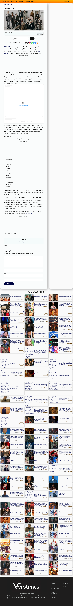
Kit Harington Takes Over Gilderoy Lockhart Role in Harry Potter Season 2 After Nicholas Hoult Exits (41, 327)
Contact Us (54, 589)
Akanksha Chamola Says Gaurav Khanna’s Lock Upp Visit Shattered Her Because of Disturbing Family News (17, 504)
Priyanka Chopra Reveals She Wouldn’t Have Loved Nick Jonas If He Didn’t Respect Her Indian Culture (41, 541)
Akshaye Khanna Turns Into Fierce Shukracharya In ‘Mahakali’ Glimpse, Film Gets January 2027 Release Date (65, 504)
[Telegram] (34, 43)
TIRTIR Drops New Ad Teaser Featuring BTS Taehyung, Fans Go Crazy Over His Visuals (65, 452)
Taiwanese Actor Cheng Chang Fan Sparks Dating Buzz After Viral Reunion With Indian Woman (41, 571)
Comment (6, 255)
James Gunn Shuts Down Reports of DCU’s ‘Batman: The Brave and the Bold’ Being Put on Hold (65, 304)
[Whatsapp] (32, 43)
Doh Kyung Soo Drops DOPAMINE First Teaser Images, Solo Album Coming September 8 (40, 385)
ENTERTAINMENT (69, 299)
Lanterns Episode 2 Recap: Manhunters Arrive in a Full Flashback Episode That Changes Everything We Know (17, 398)
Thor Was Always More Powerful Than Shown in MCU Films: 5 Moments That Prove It (16, 478)
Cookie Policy (54, 591)
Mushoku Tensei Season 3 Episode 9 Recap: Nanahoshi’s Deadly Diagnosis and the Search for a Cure (65, 549)
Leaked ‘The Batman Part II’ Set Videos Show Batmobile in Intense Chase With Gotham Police (41, 437)
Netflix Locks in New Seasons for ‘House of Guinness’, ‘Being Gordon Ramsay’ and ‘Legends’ (65, 319)
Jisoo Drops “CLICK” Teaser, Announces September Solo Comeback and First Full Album (41, 460)
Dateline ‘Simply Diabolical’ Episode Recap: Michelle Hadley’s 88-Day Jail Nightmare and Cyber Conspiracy (40, 410)
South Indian (21, 495)
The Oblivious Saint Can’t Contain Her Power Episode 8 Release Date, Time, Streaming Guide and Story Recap (40, 351)
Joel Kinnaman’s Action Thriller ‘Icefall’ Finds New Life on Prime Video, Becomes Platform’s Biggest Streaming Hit (65, 445)
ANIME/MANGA (45, 343)
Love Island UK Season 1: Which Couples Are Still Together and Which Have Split (16, 297)
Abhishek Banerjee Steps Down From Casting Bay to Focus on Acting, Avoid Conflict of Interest (65, 486)
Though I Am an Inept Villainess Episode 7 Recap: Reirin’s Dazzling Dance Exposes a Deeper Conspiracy (17, 549)
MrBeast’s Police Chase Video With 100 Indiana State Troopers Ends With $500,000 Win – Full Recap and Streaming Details (65, 437)
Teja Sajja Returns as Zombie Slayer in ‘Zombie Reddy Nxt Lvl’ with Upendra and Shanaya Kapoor (65, 512)
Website (5, 278)
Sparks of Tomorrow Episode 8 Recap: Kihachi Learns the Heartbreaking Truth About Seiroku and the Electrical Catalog (41, 534)
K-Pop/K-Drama (9, 4)
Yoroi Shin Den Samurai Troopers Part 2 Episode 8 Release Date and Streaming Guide (64, 341)
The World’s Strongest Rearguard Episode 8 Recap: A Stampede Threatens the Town (40, 549)
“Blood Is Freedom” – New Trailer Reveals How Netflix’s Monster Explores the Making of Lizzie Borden (65, 409)
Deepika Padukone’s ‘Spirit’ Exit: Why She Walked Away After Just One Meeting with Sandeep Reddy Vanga (16, 534)
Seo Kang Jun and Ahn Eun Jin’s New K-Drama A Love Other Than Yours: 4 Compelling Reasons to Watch (65, 374)
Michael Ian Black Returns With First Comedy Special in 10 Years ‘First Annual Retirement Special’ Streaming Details (16, 319)
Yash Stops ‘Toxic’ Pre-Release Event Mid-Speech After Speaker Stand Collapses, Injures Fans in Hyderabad (40, 563)
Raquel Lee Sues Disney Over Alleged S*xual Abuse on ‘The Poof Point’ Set (40, 478)
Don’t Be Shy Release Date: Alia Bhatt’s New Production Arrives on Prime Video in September (17, 363)
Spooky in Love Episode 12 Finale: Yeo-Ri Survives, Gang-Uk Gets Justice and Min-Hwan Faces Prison (65, 385)
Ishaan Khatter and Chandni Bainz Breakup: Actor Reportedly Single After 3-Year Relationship (41, 361)
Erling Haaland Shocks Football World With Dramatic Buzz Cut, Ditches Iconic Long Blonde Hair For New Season (17, 430)
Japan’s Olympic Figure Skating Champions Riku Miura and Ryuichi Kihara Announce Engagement (65, 534)
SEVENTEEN (7, 47)
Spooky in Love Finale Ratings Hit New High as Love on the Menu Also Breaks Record (16, 373)
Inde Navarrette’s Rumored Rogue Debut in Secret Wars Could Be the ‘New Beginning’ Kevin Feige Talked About (65, 469)
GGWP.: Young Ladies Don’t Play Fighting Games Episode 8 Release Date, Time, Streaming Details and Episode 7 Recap (65, 349)
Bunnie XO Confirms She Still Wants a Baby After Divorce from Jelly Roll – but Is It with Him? (17, 486)
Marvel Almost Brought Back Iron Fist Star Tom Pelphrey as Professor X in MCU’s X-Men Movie (16, 421)
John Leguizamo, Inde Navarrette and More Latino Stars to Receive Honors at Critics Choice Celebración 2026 (41, 334)
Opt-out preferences (55, 594)
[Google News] (35, 43)
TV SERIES (21, 299)
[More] (37, 43)
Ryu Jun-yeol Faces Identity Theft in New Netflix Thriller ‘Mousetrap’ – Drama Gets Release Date (40, 373)
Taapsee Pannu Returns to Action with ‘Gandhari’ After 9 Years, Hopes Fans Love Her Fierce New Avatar (17, 519)
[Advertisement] (24, 64)
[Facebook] (24, 43)
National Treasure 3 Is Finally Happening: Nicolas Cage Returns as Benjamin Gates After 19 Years (40, 430)
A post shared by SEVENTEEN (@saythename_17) (24, 121)
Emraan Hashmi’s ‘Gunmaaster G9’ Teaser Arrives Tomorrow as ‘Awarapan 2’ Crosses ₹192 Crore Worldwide (41, 504)
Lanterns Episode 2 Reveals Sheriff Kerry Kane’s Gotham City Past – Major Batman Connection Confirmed (41, 452)
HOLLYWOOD (46, 299)
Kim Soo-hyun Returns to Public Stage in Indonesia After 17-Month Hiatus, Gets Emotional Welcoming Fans (65, 460)
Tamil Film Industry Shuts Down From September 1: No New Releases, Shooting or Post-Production (16, 526)
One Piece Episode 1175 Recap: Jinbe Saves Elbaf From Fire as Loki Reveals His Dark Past (16, 556)
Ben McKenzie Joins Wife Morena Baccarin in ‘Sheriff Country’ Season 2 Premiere (40, 319)
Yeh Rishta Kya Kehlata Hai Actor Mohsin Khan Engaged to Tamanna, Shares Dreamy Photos (65, 563)
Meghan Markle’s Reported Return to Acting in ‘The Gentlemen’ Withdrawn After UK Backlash (16, 445)
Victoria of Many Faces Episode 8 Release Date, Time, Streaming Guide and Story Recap (40, 341)
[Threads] (28, 43)
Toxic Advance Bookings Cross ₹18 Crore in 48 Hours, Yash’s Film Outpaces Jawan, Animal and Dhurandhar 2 (41, 519)
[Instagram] (30, 43)
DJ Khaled (21, 242)
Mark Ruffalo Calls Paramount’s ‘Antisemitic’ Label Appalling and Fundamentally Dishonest (16, 571)
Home (5, 4)
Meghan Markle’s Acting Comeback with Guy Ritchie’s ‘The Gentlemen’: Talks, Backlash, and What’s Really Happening (40, 556)
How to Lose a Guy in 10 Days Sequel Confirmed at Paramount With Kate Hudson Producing (40, 304)
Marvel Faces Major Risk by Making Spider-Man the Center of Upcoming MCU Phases (65, 430)
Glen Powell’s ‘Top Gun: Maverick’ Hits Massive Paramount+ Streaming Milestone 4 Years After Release (16, 304)
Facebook (66, 588)
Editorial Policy (54, 593)
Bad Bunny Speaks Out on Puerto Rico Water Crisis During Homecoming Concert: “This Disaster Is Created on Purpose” (16, 437)
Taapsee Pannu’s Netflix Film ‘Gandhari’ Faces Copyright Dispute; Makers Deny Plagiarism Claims (65, 312)
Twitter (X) (66, 586)
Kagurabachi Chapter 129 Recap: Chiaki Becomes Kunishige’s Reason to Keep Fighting (41, 486)
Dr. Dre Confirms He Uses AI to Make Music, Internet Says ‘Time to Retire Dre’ (65, 419)
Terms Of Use (54, 597)
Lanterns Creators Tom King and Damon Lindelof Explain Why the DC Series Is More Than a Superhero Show (41, 526)
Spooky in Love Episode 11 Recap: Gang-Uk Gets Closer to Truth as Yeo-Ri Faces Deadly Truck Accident (41, 400)
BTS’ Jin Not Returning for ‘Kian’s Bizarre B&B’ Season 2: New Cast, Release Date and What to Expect (17, 460)
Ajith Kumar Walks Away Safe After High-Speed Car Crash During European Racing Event (65, 541)
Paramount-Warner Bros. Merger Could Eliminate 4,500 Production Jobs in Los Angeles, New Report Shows (65, 334)
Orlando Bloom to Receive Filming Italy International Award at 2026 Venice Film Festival (16, 334)
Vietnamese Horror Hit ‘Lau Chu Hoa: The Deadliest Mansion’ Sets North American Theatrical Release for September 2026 (65, 326)
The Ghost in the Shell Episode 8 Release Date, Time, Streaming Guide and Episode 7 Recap (16, 349)
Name (5, 268)
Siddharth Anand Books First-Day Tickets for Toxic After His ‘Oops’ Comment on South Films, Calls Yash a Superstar (40, 495)
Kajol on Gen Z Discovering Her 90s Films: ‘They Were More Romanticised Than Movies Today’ (65, 363)
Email (5, 273)
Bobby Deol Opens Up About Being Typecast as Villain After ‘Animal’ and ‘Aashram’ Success (65, 519)
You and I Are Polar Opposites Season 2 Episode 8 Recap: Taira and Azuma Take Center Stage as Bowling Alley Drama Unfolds (16, 541)
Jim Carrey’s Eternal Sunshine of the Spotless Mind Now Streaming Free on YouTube (40, 297)
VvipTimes (35, 603)
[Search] (32, 38)
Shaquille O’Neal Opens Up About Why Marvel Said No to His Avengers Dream (65, 478)
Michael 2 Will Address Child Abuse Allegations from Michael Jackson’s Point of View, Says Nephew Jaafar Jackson (40, 419)
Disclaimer (53, 592)
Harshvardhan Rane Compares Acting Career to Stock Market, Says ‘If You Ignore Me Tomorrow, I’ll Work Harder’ (65, 571)
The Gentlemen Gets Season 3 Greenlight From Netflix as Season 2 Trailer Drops (40, 312)
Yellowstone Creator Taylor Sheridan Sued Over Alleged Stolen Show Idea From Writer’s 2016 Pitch (16, 409)
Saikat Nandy (10, 34)
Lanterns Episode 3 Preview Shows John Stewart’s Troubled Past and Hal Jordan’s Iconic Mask (16, 452)
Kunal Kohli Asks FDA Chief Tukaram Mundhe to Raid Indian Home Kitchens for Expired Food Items (65, 556)
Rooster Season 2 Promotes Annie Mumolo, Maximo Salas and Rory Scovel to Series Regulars (17, 327)
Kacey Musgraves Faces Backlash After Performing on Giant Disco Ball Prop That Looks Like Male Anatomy (41, 445)
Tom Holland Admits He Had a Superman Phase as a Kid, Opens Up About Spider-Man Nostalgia (16, 467)
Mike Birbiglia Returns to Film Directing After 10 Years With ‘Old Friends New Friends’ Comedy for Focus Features (17, 312)
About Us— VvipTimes (55, 588)
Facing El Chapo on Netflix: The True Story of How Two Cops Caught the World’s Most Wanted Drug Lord (40, 467)
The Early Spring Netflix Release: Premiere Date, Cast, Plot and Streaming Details (64, 398)
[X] (26, 43)
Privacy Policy (54, 596)
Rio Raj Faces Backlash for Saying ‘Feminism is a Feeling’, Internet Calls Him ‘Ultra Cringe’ (16, 493)
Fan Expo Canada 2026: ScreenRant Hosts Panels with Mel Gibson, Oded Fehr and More (65, 297)
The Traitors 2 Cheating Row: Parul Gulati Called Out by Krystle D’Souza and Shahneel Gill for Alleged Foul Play (41, 512)
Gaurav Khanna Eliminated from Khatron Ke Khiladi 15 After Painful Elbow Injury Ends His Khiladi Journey (16, 512)
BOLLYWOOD (21, 364)
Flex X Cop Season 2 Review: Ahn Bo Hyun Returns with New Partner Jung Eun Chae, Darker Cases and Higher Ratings (65, 493)
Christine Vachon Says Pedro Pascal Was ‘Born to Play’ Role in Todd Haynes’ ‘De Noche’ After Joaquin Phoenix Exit (17, 341)
